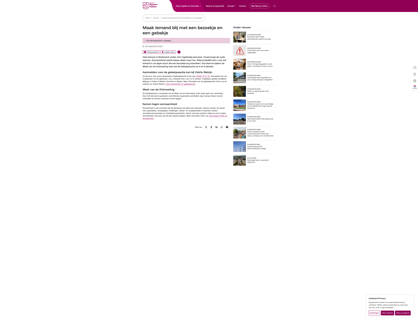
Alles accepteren (403, 313)
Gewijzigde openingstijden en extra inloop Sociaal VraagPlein (260, 78)
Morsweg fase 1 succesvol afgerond (258, 161)
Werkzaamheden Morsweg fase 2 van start (260, 120)
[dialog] (390, 306)
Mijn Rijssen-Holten (259, 6)
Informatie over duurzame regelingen (258, 51)
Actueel (231, 6)
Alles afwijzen (387, 313)
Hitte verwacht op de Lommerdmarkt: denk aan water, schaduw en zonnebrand (260, 133)
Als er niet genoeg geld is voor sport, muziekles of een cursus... (260, 65)
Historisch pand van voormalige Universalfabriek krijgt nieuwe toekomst (260, 106)
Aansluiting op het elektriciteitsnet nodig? (256, 147)
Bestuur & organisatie (215, 6)
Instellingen (374, 313)
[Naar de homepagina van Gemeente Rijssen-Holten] (150, 6)
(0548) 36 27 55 (203, 76)
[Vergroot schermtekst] (414, 67)
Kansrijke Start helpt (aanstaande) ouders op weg (259, 38)
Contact (242, 6)
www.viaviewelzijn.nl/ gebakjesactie (180, 84)
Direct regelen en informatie (187, 6)
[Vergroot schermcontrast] (414, 74)
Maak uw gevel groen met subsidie (258, 92)
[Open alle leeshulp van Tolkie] (178, 52)
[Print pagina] (414, 80)
